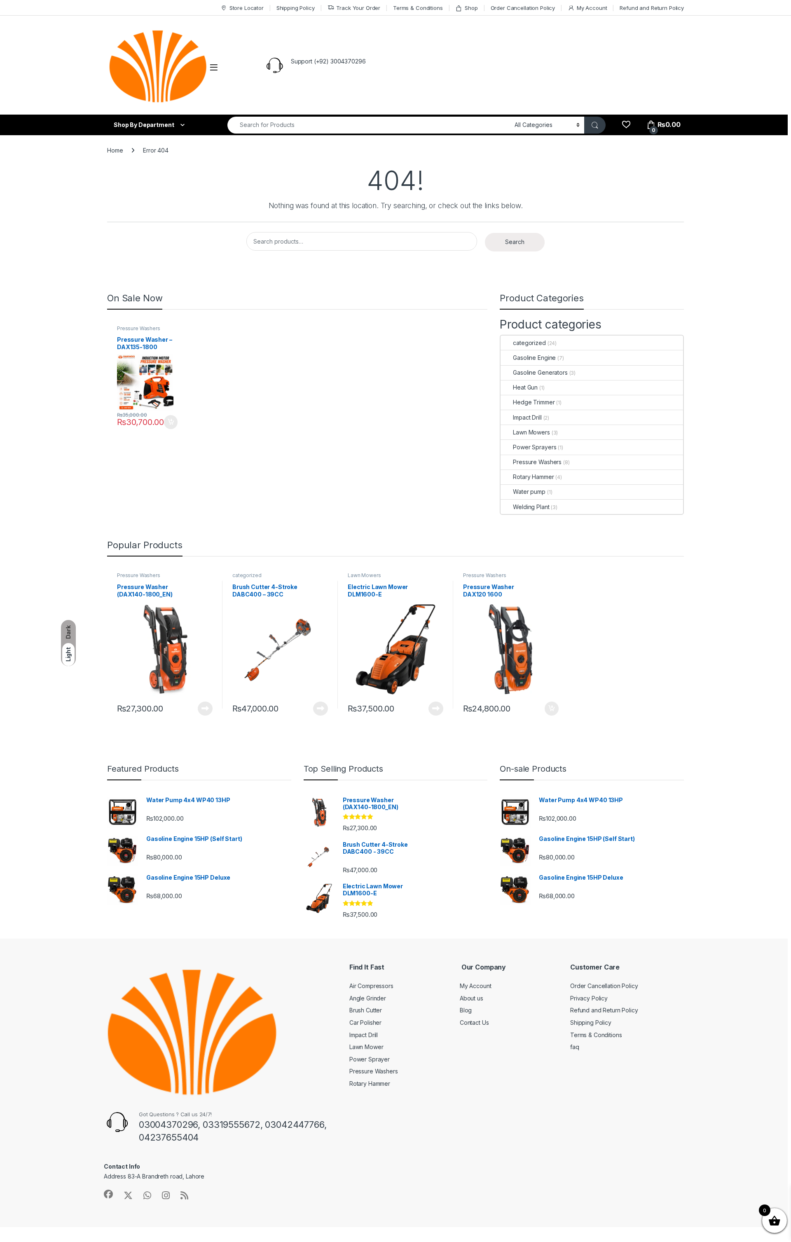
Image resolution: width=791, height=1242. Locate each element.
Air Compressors (371, 985)
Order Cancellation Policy (523, 8)
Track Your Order (358, 8)
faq (574, 1046)
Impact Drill (527, 417)
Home (115, 150)
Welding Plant (531, 506)
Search (514, 241)
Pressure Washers (138, 328)
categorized (529, 342)
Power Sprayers (534, 447)
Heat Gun (525, 387)
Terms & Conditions (417, 8)
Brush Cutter (365, 1010)
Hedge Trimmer (534, 402)
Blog (466, 1010)
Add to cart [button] (171, 422)
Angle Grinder (367, 998)
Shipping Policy (295, 8)
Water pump (529, 491)
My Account (592, 8)
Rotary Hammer (533, 476)
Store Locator (246, 8)
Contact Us (474, 1022)
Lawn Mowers (531, 432)
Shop (471, 8)
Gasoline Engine (534, 357)
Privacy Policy (589, 998)
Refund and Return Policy (652, 8)
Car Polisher (365, 1022)
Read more (205, 709)
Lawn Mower (366, 1046)
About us (471, 998)
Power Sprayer (369, 1059)
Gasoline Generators (540, 372)
